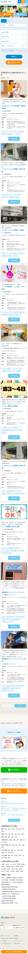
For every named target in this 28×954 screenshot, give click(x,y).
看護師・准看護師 (5, 884)
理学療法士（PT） (19, 891)
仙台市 (7, 864)
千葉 (17, 828)
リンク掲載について (5, 940)
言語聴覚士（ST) (15, 893)
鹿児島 (16, 855)
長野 (13, 845)
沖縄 (9, 857)
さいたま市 (13, 864)
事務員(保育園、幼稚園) (7, 903)
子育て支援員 (4, 880)
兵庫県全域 (17, 4)
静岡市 (17, 866)
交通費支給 (21, 131)
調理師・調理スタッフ (6, 882)
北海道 (10, 839)
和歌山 (22, 834)
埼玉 (13, 828)
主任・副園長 (12, 880)
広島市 (7, 871)
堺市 (17, 868)
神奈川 (9, 828)
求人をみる (14, 138)
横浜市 (23, 864)
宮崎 (2, 857)
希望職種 (15, 32)
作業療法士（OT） (5, 893)
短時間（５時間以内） (20, 616)
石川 (16, 845)
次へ (20, 705)
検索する (14, 56)
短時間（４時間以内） (10, 616)
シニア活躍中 (16, 134)
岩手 (24, 839)
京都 (12, 834)
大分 (23, 855)
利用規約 (16, 938)
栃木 (23, 828)
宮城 (14, 839)
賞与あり (17, 197)
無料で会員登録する (15, 791)
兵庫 (9, 834)
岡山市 (3, 871)
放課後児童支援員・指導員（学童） (9, 886)
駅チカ (3, 131)
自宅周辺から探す (15, 62)
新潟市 (13, 866)
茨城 (20, 828)
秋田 (6, 842)
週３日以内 (20, 430)
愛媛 (2, 852)
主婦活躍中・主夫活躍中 (6, 553)
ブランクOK (9, 131)
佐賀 (6, 857)
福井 (2, 847)
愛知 (6, 837)
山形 (2, 842)
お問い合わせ (17, 943)
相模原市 (8, 866)
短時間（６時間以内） (10, 491)
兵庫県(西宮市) (24, 4)
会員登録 (8, 14)
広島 (9, 850)
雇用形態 (15, 36)
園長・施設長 (20, 880)
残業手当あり (22, 312)
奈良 (19, 834)
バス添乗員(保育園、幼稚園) (8, 898)
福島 (17, 839)
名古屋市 (3, 868)
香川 (6, 852)
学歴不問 (11, 314)
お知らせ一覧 (14, 820)
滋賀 (15, 834)
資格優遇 (21, 550)
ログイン (22, 14)
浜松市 (22, 866)
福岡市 (17, 871)
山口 (15, 850)
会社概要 (16, 935)
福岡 (9, 855)
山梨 (23, 845)
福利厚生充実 (4, 314)
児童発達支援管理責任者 (7, 891)
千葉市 (18, 864)
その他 (16, 903)
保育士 (3, 877)
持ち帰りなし (4, 197)
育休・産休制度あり (14, 550)
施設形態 (15, 41)
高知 (12, 852)
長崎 (20, 855)
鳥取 (22, 850)
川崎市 (3, 866)
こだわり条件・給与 (15, 45)
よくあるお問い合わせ (6, 943)
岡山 (12, 850)
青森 (21, 839)
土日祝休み (4, 427)
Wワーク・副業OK (17, 371)
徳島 (9, 852)
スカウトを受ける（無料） (15, 951)
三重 (15, 837)
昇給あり (4, 134)
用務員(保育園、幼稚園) (7, 900)
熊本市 (22, 871)
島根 (18, 850)
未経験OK (9, 368)
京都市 (8, 868)
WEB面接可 (10, 134)
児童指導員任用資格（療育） (8, 889)
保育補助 (20, 877)
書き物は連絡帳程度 (6, 430)
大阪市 (13, 868)
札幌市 (3, 864)
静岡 (9, 837)
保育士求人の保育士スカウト (7, 4)
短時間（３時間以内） (16, 619)
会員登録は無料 (5, 784)
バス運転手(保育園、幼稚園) (8, 896)
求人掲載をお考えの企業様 (7, 938)
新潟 (10, 845)
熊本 (12, 855)
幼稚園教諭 (9, 877)
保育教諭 (15, 877)
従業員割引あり (18, 314)
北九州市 (12, 871)
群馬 (2, 831)
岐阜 (12, 837)
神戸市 (20, 868)
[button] (19, 1)
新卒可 (3, 194)
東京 (6, 828)
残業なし (15, 131)
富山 (20, 845)
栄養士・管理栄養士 (18, 882)
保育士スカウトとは (5, 935)
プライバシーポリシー (19, 940)
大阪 (6, 834)
